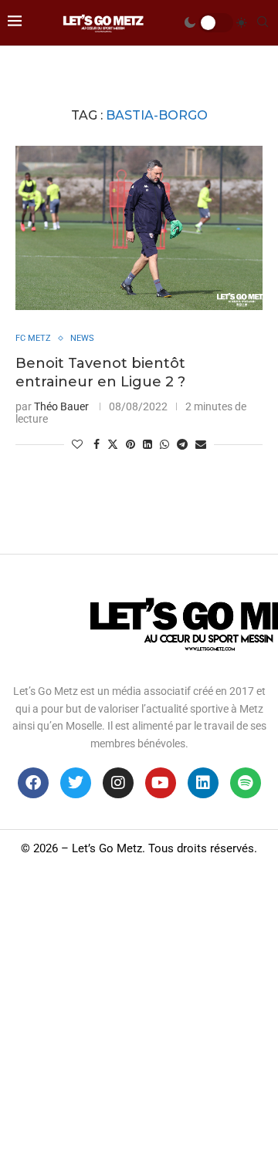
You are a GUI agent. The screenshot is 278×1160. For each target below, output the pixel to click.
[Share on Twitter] (112, 443)
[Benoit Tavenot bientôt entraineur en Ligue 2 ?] (139, 228)
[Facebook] (33, 782)
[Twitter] (75, 782)
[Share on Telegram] (182, 444)
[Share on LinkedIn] (147, 444)
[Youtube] (160, 782)
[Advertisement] (139, 1013)
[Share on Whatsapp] (164, 444)
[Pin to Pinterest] (130, 444)
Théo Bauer (61, 406)
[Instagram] (118, 782)
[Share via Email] (200, 444)
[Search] (262, 22)
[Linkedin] (203, 782)
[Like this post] (77, 444)
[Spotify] (245, 782)
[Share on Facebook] (96, 444)
